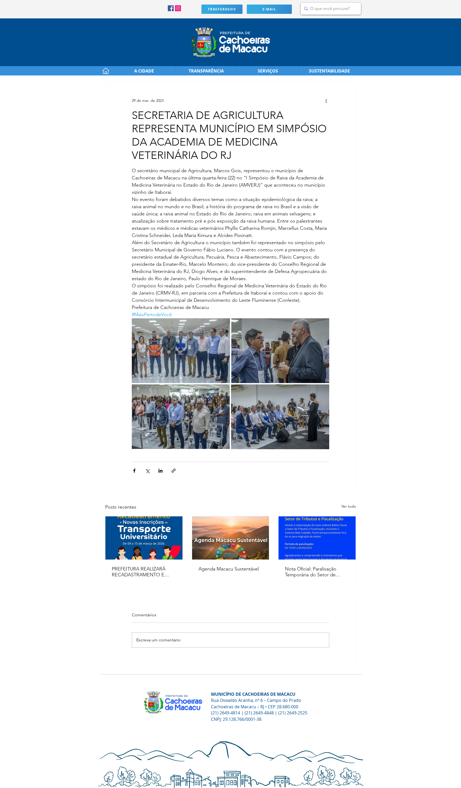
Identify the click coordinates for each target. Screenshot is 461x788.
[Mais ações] (326, 100)
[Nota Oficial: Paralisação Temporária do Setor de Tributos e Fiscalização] (317, 538)
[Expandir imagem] (181, 350)
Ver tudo (348, 506)
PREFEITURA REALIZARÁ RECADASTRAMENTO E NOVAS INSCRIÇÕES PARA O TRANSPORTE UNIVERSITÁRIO (141, 572)
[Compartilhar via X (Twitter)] (147, 470)
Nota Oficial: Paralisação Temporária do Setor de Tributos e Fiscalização (310, 572)
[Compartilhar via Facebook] (134, 470)
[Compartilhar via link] (173, 470)
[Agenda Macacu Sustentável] (230, 538)
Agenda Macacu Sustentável (228, 569)
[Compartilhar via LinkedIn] (160, 470)
